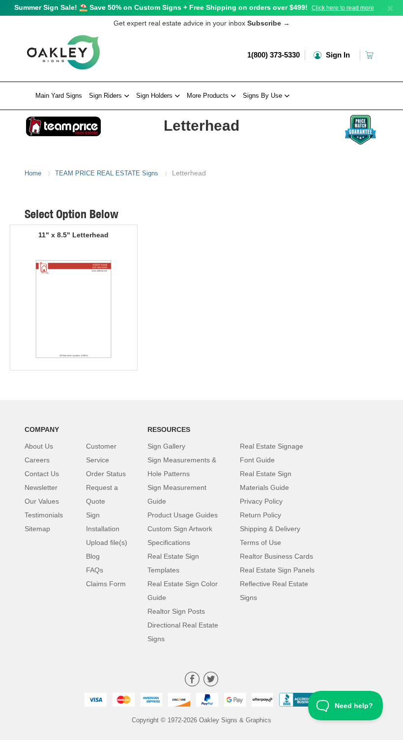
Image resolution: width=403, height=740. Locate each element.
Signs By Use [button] (263, 95)
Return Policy (260, 515)
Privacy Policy (261, 501)
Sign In (337, 55)
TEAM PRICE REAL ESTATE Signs (106, 173)
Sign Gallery (166, 446)
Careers (37, 460)
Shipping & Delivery (270, 529)
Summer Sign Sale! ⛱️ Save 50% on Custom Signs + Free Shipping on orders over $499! (161, 7)
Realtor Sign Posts (176, 611)
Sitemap (37, 529)
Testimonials (44, 515)
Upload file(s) (106, 542)
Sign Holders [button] (155, 95)
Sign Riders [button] (106, 95)
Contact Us (42, 474)
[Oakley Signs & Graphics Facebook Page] (192, 680)
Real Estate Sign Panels (277, 570)
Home (33, 173)
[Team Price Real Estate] (63, 124)
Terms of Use (260, 542)
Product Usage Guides (182, 515)
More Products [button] (208, 95)
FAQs (94, 570)
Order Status (106, 474)
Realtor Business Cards (276, 556)
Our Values (42, 501)
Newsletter (41, 487)
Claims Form (106, 584)
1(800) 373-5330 (273, 55)
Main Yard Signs (58, 95)
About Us (39, 446)
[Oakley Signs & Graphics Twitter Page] (210, 680)
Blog (93, 556)
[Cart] (370, 55)
